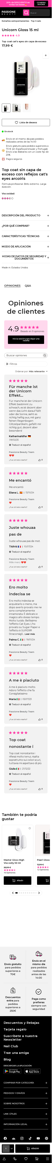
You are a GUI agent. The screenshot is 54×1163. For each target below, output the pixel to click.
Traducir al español (21, 445)
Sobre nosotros (14, 1103)
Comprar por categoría (19, 1082)
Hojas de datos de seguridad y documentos (24, 257)
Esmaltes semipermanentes (15, 21)
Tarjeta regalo (15, 1029)
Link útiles (10, 1113)
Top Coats (36, 21)
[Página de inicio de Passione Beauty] (8, 13)
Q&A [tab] (28, 285)
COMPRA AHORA (41, 4)
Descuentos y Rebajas (21, 1023)
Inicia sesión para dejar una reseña (26, 340)
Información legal (15, 1124)
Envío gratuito (12, 964)
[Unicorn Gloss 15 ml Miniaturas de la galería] (16, 108)
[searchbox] (23, 355)
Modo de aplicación (16, 246)
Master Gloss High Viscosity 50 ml (14, 861)
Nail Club (11, 1046)
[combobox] (36, 12)
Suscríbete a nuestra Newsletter (21, 1037)
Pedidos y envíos (14, 1093)
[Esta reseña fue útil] (40, 460)
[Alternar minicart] (37, 1159)
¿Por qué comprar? (15, 225)
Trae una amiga (16, 1053)
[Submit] (26, 12)
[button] (13, 893)
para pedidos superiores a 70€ (13, 971)
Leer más (30, 634)
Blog (7, 1059)
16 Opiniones (9, 872)
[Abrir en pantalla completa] (46, 55)
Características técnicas (20, 236)
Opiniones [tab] (12, 285)
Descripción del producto (21, 215)
